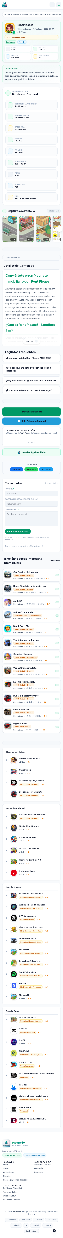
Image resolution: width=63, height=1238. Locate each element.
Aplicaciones (8, 1172)
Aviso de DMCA (9, 1196)
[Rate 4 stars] (33, 438)
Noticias (7, 1176)
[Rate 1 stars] (28, 438)
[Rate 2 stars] (29, 438)
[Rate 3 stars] (31, 438)
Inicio (5, 1164)
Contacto (38, 1172)
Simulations (27, 14)
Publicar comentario (17, 531)
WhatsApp (31, 469)
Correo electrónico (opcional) (21, 499)
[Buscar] (52, 4)
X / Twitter (46, 469)
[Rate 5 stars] (35, 438)
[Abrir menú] (58, 4)
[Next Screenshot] (59, 229)
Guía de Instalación (42, 1164)
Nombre (9, 489)
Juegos (6, 1168)
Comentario (12, 509)
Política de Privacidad (12, 1188)
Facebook (17, 469)
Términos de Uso (10, 1192)
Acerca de (38, 1168)
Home (7, 14)
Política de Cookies (11, 1200)
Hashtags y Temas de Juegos (15, 1180)
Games (16, 14)
